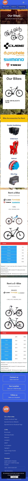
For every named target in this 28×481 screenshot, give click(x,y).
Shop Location (6, 6)
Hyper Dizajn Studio (17, 479)
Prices (4, 243)
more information (16, 475)
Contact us (13, 6)
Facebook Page (22, 6)
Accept (14, 477)
